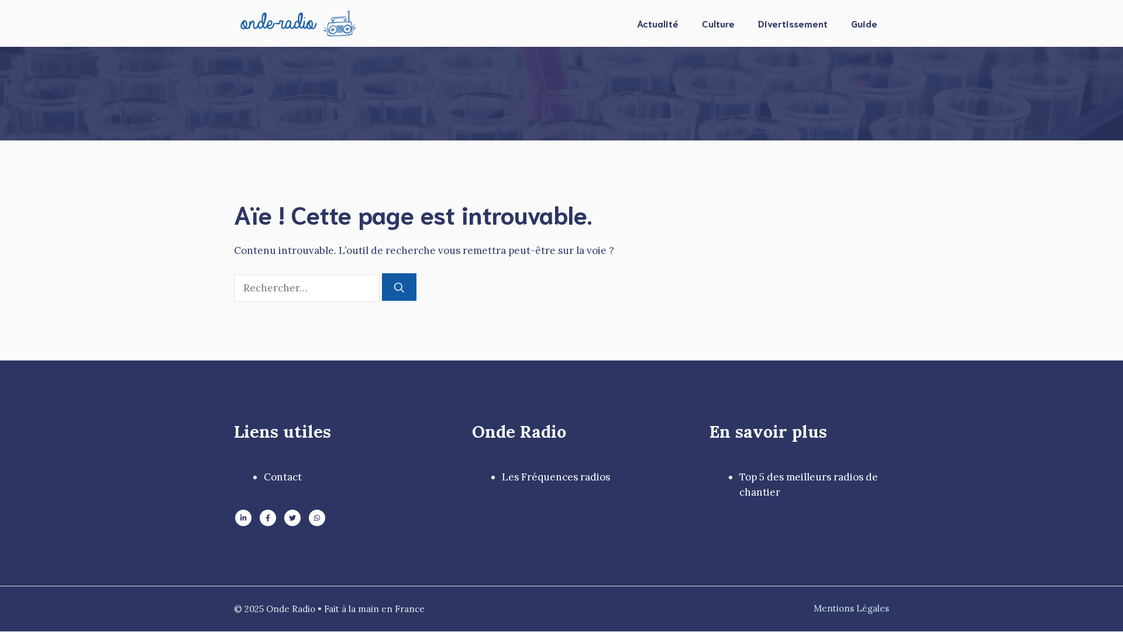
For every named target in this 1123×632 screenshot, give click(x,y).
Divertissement (793, 23)
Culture (718, 23)
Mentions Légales (851, 608)
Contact (283, 476)
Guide (864, 23)
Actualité (657, 23)
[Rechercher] (399, 287)
